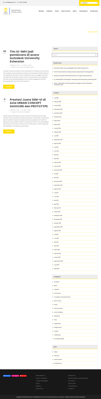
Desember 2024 (58, 109)
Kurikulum (49, 11)
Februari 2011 (57, 208)
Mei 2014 (56, 155)
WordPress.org (58, 363)
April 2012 (56, 204)
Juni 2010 (56, 238)
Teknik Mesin (57, 335)
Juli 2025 (56, 98)
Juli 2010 (56, 234)
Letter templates (58, 312)
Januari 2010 (57, 257)
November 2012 (58, 181)
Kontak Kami (94, 11)
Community (57, 293)
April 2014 (56, 158)
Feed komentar (58, 359)
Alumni (38, 383)
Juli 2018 (56, 136)
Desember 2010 (58, 215)
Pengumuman (58, 327)
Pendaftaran (72, 375)
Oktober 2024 (57, 117)
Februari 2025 (57, 101)
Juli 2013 (56, 174)
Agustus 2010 (57, 230)
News (32, 67)
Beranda (41, 11)
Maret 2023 (57, 120)
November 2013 (58, 170)
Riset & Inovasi (65, 11)
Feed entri (56, 355)
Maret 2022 (57, 124)
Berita (74, 11)
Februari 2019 (57, 132)
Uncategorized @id (59, 338)
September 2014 (58, 139)
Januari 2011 (57, 211)
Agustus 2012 (57, 189)
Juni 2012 (56, 196)
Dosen (57, 11)
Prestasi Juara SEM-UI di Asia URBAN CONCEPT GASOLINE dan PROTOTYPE (29, 103)
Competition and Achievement (20, 67)
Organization (57, 323)
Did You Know (57, 301)
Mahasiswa (57, 316)
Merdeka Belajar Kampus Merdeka (78, 378)
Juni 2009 (56, 265)
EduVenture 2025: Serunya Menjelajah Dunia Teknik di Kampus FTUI (71, 68)
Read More (9, 86)
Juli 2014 (56, 147)
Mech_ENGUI (28, 65)
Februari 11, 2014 (14, 110)
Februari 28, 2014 (15, 65)
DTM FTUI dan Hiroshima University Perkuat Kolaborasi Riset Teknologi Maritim (74, 72)
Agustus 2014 (57, 143)
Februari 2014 (57, 162)
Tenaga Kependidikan (42, 381)
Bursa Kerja (71, 381)
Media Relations (40, 375)
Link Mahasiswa (72, 386)
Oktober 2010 (57, 223)
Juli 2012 (56, 193)
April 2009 (56, 268)
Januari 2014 (57, 166)
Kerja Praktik (72, 383)
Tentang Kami (83, 11)
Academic (57, 282)
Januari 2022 (57, 128)
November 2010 (58, 219)
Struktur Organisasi (41, 378)
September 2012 (58, 185)
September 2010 (58, 227)
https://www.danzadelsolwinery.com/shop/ (52, 397)
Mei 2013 (56, 177)
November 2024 (58, 113)
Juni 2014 (56, 151)
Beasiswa (38, 386)
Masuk (55, 352)
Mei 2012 (56, 200)
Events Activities (58, 308)
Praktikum (71, 388)
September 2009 (58, 261)
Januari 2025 (57, 105)
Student (56, 331)
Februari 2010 (57, 253)
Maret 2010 (57, 249)
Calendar (56, 289)
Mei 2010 (56, 242)
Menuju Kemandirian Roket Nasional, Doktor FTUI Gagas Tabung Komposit (73, 75)
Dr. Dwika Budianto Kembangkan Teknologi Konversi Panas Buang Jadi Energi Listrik (75, 79)
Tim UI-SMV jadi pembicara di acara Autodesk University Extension (25, 56)
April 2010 (56, 246)
